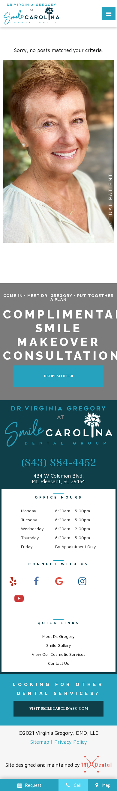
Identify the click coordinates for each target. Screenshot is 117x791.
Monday (28, 510)
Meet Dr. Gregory (58, 636)
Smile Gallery (58, 645)
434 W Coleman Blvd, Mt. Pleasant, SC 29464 (58, 478)
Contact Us (58, 663)
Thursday (30, 537)
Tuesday (29, 519)
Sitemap (39, 742)
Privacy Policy (70, 742)
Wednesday (32, 528)
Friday (27, 546)
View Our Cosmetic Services (59, 654)
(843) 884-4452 (58, 463)
